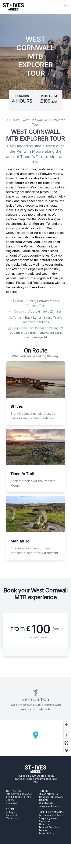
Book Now (12, 803)
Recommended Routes (52, 815)
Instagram (11, 812)
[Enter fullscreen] (66, 743)
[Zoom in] (66, 724)
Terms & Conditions (50, 827)
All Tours (13, 120)
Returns (43, 830)
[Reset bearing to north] (66, 735)
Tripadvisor (12, 818)
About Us (44, 824)
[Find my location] (66, 750)
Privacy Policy (46, 833)
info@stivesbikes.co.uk (19, 794)
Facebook (11, 815)
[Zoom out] (66, 730)
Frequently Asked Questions (48, 820)
